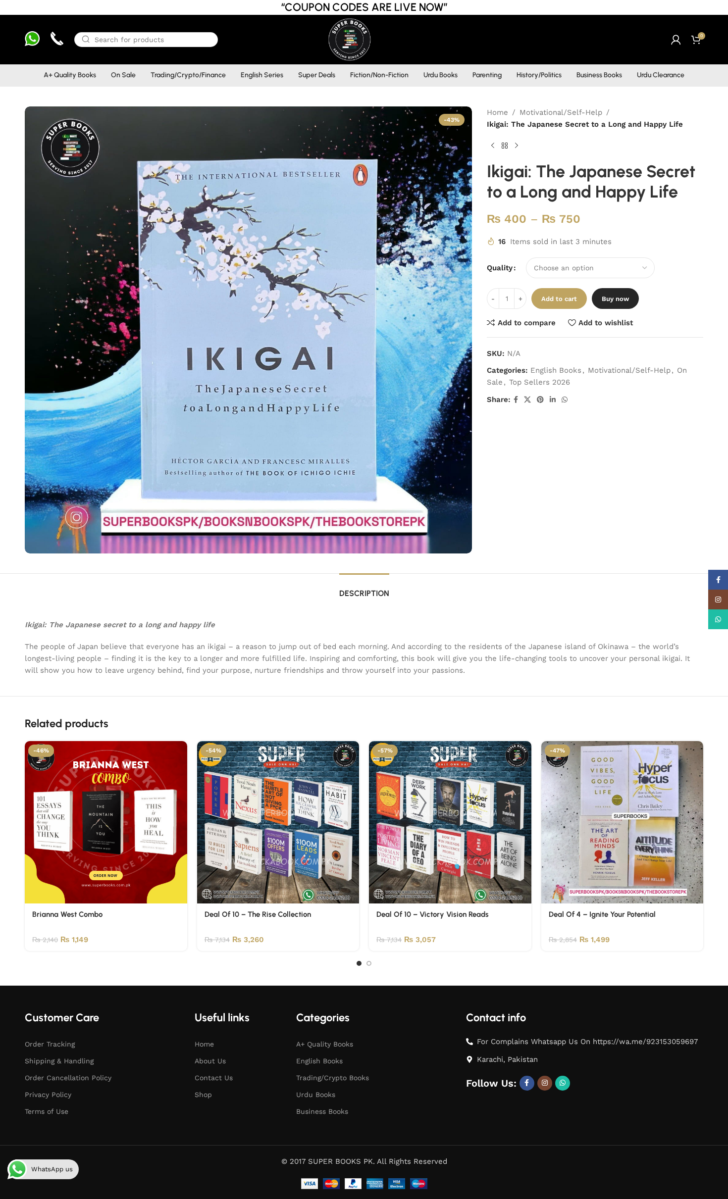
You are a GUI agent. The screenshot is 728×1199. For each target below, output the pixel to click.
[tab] (364, 588)
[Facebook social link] (516, 399)
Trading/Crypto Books (332, 1078)
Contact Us (214, 1078)
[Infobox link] (32, 40)
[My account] (676, 40)
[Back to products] (505, 146)
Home (497, 112)
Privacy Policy (48, 1095)
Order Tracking (50, 1044)
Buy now (615, 298)
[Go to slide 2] (368, 963)
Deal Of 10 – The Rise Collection (258, 914)
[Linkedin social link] (553, 399)
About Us (210, 1061)
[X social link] (527, 399)
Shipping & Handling (59, 1061)
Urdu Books (315, 1095)
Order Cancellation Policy (68, 1078)
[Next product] (516, 146)
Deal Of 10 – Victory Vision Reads (432, 914)
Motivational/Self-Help (561, 112)
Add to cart (559, 298)
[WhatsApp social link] (565, 399)
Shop (203, 1095)
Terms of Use (46, 1111)
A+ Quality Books (324, 1044)
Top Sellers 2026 (539, 382)
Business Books (322, 1111)
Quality (500, 267)
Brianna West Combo (67, 914)
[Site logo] (349, 39)
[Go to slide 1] (359, 963)
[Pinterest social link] (540, 399)
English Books (555, 370)
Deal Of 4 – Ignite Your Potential (602, 914)
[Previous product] (493, 146)
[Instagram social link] (544, 1083)
